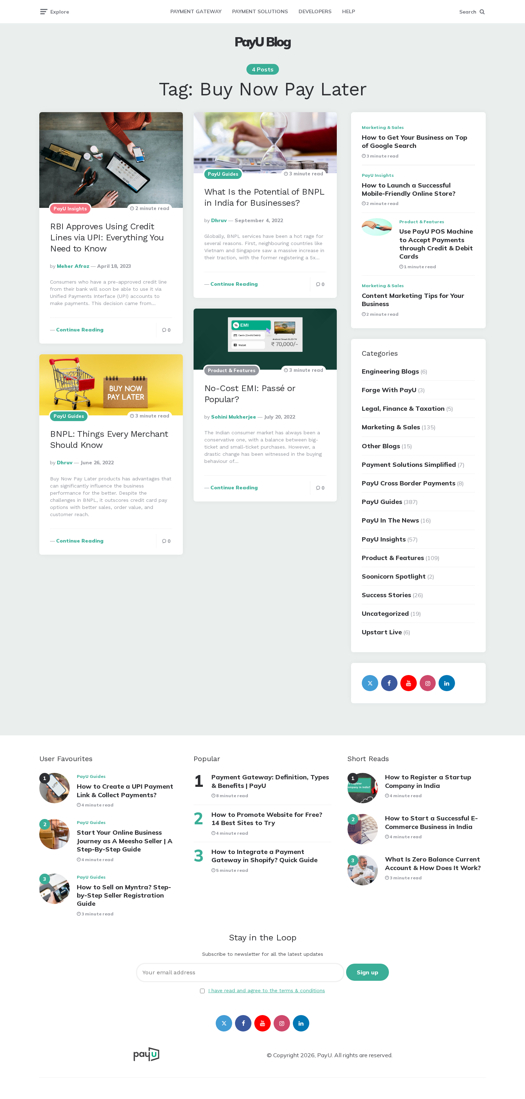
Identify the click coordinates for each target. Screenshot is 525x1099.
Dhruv (219, 220)
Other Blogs (381, 446)
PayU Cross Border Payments (408, 483)
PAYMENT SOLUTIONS (260, 11)
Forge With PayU (389, 390)
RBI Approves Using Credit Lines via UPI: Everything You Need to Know (107, 237)
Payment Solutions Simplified (409, 464)
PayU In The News (390, 520)
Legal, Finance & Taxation (403, 408)
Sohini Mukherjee (233, 417)
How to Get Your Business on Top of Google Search (414, 141)
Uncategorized (385, 613)
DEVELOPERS (315, 11)
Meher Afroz (73, 266)
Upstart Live (382, 632)
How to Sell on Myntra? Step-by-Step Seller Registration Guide (124, 895)
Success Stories (386, 595)
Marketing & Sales (383, 127)
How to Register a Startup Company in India (428, 781)
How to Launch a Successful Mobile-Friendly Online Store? (408, 189)
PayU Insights (70, 208)
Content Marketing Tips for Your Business (413, 299)
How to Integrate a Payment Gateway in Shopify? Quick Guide (264, 856)
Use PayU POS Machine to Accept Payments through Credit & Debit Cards (436, 243)
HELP (348, 11)
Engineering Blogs (390, 371)
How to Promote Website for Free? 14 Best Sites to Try (266, 818)
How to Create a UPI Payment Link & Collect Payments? (125, 790)
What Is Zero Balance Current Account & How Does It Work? (433, 863)
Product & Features (231, 370)
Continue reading (80, 330)
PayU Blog (262, 41)
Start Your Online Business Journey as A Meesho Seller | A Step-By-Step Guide (124, 840)
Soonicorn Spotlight (394, 576)
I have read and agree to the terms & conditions (266, 990)
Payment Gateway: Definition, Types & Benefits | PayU (270, 781)
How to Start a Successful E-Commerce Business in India (431, 822)
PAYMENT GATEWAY (195, 11)
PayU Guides (223, 174)
